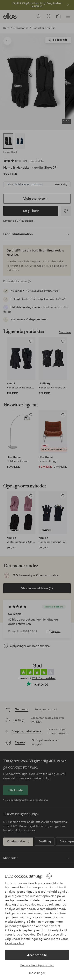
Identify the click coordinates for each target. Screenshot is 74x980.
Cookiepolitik (14, 943)
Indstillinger (37, 973)
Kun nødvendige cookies (37, 965)
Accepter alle (37, 955)
